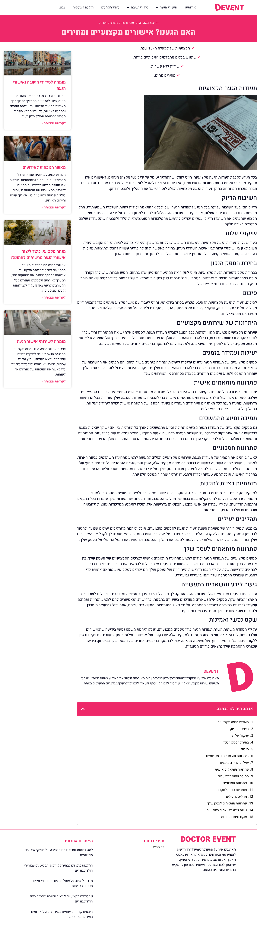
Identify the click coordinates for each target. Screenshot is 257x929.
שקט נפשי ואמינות (234, 817)
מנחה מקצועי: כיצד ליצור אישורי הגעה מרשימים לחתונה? (38, 254)
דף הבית (154, 23)
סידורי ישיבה (139, 7)
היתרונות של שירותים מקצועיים (227, 756)
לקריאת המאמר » (54, 123)
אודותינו (190, 7)
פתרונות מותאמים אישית (232, 769)
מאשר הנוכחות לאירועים (44, 167)
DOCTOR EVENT (208, 839)
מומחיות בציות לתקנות (232, 789)
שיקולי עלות (240, 735)
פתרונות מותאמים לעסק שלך (227, 803)
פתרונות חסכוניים (235, 783)
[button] (82, 709)
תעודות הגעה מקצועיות (233, 722)
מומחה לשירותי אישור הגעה (41, 341)
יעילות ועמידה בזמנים (234, 762)
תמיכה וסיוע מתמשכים (233, 776)
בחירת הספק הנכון (236, 742)
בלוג (62, 7)
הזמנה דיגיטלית (83, 7)
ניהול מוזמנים (110, 7)
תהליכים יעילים (236, 796)
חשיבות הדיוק (239, 728)
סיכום (245, 749)
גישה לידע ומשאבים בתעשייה (227, 810)
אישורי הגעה (168, 7)
